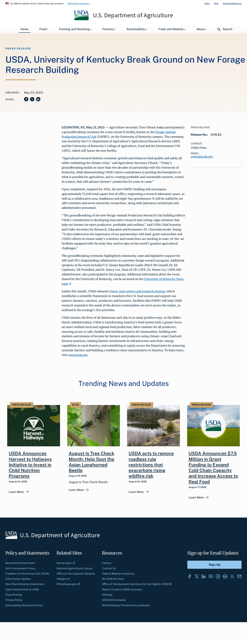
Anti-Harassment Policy (20, 568)
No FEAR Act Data (113, 578)
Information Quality (18, 578)
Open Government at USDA (22, 589)
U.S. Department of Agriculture (133, 15)
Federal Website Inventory (118, 573)
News (207, 3)
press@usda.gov (202, 156)
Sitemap (107, 594)
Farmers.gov (64, 563)
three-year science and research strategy (137, 291)
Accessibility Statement (20, 563)
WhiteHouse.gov (67, 584)
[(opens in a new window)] (189, 576)
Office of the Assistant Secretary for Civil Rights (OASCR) (137, 584)
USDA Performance (114, 600)
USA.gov (62, 578)
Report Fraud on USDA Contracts (122, 589)
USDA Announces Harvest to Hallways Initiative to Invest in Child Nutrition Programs (30, 465)
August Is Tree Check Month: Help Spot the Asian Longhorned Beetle (91, 462)
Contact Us (109, 568)
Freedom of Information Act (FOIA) (27, 573)
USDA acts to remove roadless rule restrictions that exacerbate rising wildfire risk (151, 465)
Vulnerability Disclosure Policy (24, 605)
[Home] (81, 19)
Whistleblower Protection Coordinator (126, 605)
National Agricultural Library (74, 568)
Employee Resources (232, 3)
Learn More (16, 492)
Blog (216, 3)
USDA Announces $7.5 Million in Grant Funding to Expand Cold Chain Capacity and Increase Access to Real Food (213, 467)
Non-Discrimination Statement (24, 584)
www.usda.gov (78, 355)
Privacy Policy (13, 600)
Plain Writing (13, 594)
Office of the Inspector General (76, 573)
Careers (106, 563)
